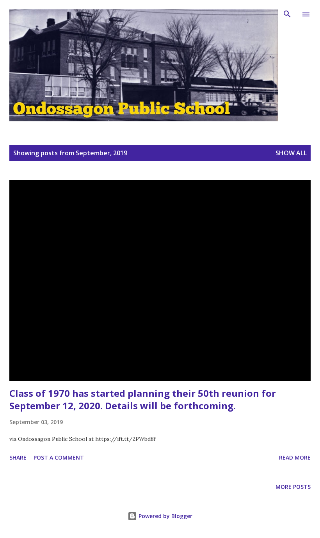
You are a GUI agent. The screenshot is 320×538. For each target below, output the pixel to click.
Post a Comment (59, 457)
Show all (291, 153)
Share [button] (18, 457)
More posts (293, 486)
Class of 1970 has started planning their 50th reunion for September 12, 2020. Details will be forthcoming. (142, 399)
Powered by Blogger (164, 516)
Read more (295, 457)
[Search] (287, 14)
